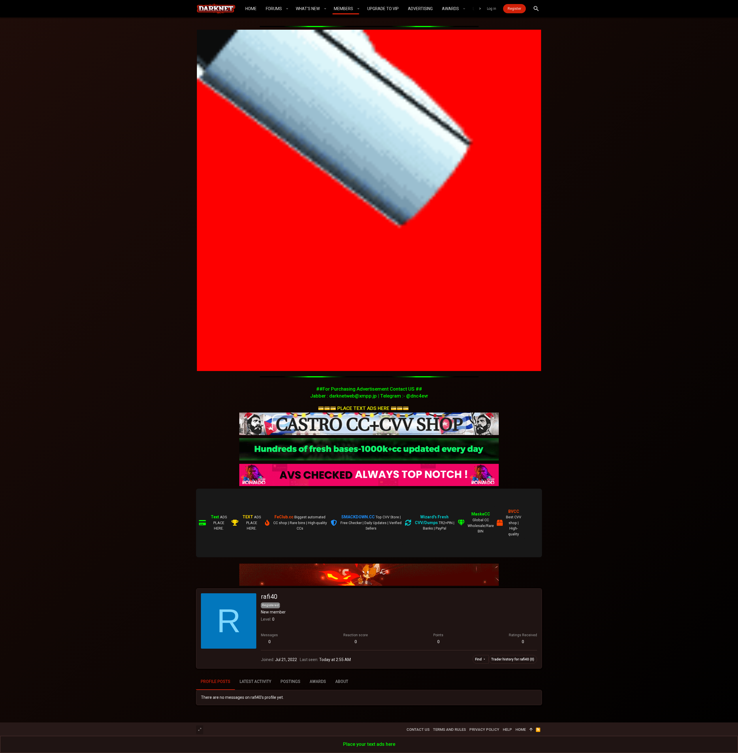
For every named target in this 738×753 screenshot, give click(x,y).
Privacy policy (484, 729)
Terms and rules (449, 729)
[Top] (531, 729)
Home (520, 729)
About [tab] (341, 681)
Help (507, 729)
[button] (287, 8)
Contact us (418, 729)
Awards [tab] (318, 681)
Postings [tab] (290, 681)
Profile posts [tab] (215, 681)
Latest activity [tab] (255, 681)
